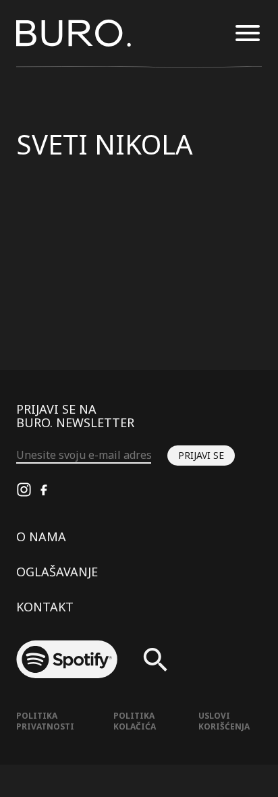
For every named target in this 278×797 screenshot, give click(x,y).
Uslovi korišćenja (224, 721)
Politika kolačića (134, 721)
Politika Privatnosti (45, 721)
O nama (41, 536)
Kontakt (45, 607)
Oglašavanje (57, 572)
